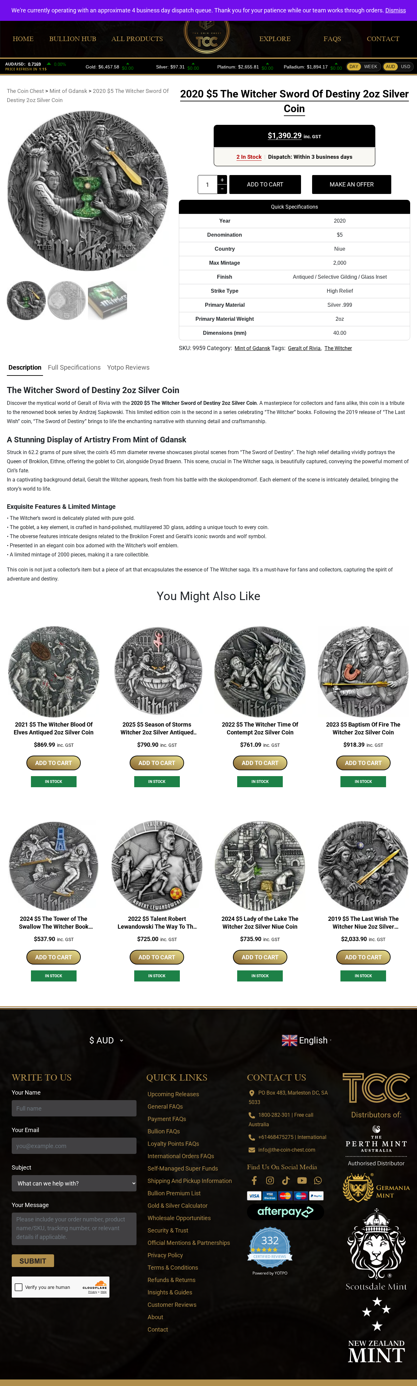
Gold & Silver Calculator (178, 1205)
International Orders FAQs (181, 1156)
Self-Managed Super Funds (183, 1168)
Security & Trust (168, 1230)
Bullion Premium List (174, 1193)
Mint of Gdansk (252, 348)
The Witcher (338, 348)
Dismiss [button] (395, 10)
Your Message (30, 1205)
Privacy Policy (165, 1255)
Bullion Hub (72, 38)
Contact (383, 38)
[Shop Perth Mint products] (376, 1145)
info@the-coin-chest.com (286, 1150)
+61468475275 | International (292, 1137)
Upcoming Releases (173, 1094)
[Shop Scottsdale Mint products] (376, 1249)
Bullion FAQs (164, 1131)
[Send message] (33, 1260)
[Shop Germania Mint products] (376, 1188)
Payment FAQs (167, 1118)
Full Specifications (74, 367)
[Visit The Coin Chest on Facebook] (254, 1180)
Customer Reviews (172, 1304)
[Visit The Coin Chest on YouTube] (302, 1180)
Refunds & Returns (171, 1279)
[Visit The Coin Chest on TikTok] (286, 1180)
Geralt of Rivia (304, 348)
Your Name (26, 1092)
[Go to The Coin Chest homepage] (376, 1088)
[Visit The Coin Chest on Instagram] (270, 1180)
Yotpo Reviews (128, 367)
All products (137, 38)
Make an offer (352, 184)
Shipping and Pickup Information (190, 1180)
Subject (21, 1167)
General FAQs (165, 1106)
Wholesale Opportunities (179, 1218)
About (155, 1317)
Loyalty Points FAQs (173, 1143)
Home (23, 38)
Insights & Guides (170, 1292)
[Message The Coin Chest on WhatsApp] (318, 1180)
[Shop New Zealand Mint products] (376, 1329)
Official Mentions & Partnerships (189, 1242)
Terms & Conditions (173, 1267)
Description (24, 367)
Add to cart (265, 184)
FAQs (332, 38)
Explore (275, 38)
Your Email (25, 1130)
